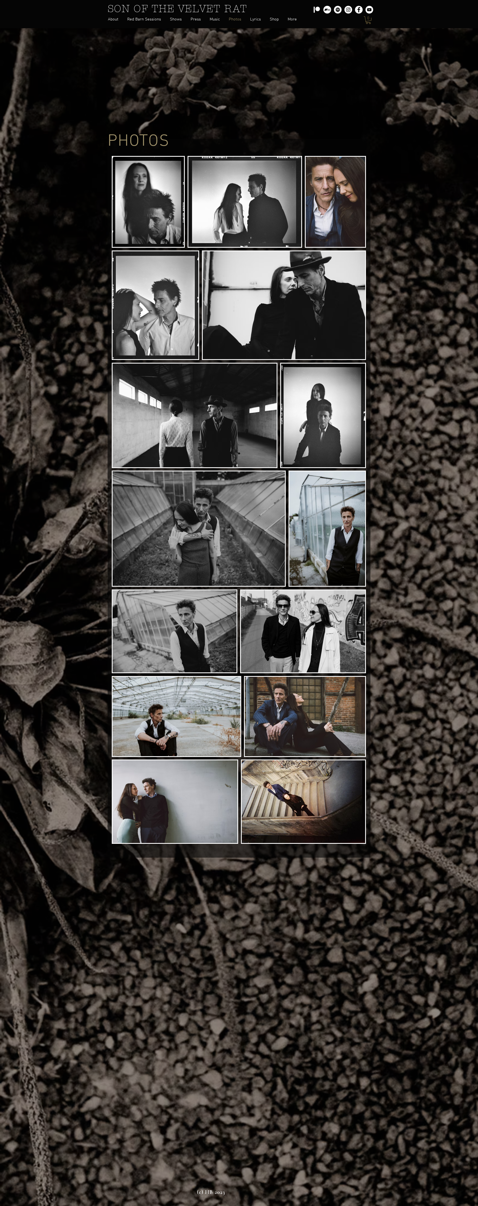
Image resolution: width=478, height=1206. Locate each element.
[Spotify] (338, 10)
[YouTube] (369, 10)
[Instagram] (348, 10)
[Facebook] (359, 10)
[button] (195, 19)
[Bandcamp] (327, 10)
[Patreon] (317, 10)
